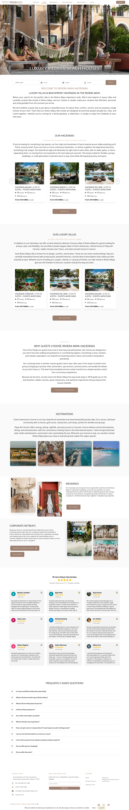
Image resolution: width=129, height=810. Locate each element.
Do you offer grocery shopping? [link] (27, 746)
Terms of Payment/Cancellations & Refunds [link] (109, 779)
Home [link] (44, 2)
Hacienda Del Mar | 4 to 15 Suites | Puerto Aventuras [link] (98, 188)
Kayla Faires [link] (97, 593)
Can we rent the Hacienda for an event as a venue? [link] (33, 734)
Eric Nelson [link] (97, 619)
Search (111, 82)
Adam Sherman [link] (61, 645)
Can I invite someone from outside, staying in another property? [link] (38, 740)
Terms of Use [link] (90, 784)
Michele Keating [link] (61, 619)
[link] (12, 2)
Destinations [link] (67, 2)
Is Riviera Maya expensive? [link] (25, 709)
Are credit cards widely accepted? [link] (28, 716)
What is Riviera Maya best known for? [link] (29, 703)
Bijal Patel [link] (58, 593)
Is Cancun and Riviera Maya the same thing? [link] (31, 691)
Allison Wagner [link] (23, 645)
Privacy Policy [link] (91, 781)
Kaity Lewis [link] (21, 619)
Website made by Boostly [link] (29, 804)
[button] (2, 40)
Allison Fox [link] (97, 645)
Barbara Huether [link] (23, 593)
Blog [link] (92, 2)
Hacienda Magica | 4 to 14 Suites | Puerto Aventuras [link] (63, 188)
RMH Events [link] (81, 2)
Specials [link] (36, 2)
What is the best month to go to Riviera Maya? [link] (32, 697)
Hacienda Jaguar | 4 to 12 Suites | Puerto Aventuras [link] (28, 188)
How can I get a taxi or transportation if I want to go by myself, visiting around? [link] (43, 728)
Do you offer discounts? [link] (24, 752)
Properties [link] (53, 2)
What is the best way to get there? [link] (28, 722)
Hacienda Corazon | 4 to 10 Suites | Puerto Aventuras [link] (28, 295)
